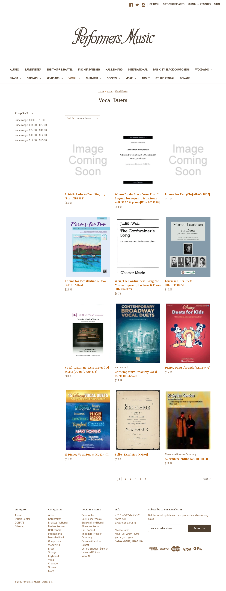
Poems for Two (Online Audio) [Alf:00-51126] (85, 283)
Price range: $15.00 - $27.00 (31, 125)
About (146, 78)
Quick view (88, 157)
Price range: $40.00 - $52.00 (31, 135)
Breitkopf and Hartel (93, 522)
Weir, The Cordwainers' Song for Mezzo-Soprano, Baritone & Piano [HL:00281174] (138, 285)
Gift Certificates (174, 4)
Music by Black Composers (171, 69)
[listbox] (88, 118)
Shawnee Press (90, 526)
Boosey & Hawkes (91, 541)
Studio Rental (165, 78)
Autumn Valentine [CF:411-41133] (186, 459)
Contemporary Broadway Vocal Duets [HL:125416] (136, 374)
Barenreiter (88, 515)
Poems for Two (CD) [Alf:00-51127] (187, 194)
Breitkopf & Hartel (60, 69)
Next (205, 478)
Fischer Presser (89, 69)
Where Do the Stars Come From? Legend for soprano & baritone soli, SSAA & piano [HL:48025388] (137, 198)
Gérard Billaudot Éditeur (95, 548)
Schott (85, 545)
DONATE (185, 78)
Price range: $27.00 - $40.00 (31, 130)
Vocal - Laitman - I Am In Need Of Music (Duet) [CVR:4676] (87, 370)
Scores (112, 78)
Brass (14, 78)
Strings (32, 78)
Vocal (73, 78)
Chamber (92, 78)
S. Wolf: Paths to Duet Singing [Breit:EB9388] (85, 196)
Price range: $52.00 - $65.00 (31, 140)
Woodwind (202, 69)
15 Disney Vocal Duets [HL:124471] (87, 454)
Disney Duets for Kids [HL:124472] (187, 367)
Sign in (192, 4)
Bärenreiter (33, 69)
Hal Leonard (114, 69)
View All (86, 556)
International (138, 69)
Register (205, 4)
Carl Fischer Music (92, 519)
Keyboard (53, 78)
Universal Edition (91, 552)
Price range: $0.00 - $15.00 (30, 120)
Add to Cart (88, 163)
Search (154, 4)
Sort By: (71, 118)
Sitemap (19, 526)
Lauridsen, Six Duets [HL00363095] (178, 283)
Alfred (14, 69)
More (129, 78)
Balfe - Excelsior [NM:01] (131, 454)
